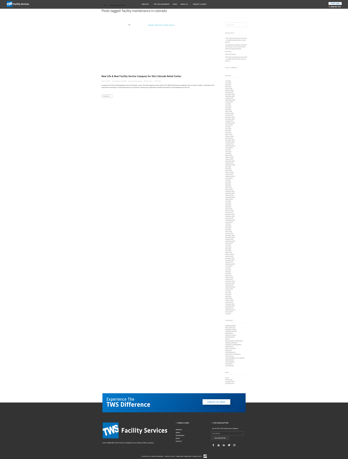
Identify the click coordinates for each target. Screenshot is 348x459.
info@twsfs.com (131, 443)
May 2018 (228, 248)
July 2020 (228, 201)
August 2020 (229, 199)
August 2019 (229, 222)
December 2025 (230, 94)
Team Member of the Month (235, 358)
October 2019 (229, 218)
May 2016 (228, 294)
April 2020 (228, 207)
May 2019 (228, 228)
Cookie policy (197, 456)
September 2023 (230, 145)
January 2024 (229, 138)
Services (228, 350)
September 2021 (230, 176)
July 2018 (228, 245)
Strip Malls (229, 356)
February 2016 (229, 300)
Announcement (230, 325)
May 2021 (228, 184)
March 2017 (228, 275)
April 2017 (228, 273)
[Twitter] (229, 445)
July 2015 (228, 313)
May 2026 (228, 84)
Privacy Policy (170, 456)
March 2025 (228, 111)
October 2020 (229, 195)
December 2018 (230, 235)
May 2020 (228, 205)
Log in (227, 377)
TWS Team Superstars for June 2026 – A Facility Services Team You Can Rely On (236, 59)
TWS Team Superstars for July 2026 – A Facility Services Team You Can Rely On (235, 40)
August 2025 (229, 102)
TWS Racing (229, 365)
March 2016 (228, 298)
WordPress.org (229, 383)
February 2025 (229, 113)
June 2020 (228, 203)
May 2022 (228, 166)
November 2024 (230, 119)
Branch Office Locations (146, 443)
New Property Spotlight (119, 81)
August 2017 (229, 266)
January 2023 (229, 159)
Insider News (230, 337)
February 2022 (229, 172)
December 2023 (230, 140)
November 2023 (230, 142)
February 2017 (229, 277)
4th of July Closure (230, 54)
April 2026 (228, 86)
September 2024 (230, 123)
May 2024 (228, 130)
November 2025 (230, 96)
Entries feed (228, 379)
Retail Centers (148, 81)
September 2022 (230, 165)
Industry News (230, 335)
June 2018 (228, 247)
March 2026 (228, 88)
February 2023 (229, 157)
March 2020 (228, 208)
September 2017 (230, 264)
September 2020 (230, 197)
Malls (227, 339)
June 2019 (228, 226)
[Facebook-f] (213, 445)
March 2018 (228, 252)
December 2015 (230, 304)
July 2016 (228, 290)
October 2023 (229, 144)
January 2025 (229, 115)
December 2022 (230, 161)
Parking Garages (231, 342)
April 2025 (228, 109)
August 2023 (229, 147)
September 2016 (230, 287)
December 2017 (230, 258)
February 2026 (229, 90)
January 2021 (229, 189)
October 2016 (229, 285)
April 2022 (228, 168)
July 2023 (228, 149)
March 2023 (228, 155)
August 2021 (229, 178)
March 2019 (228, 231)
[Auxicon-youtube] (218, 445)
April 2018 (228, 250)
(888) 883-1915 (113, 443)
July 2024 (228, 126)
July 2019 (228, 224)
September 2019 (230, 220)
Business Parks (230, 329)
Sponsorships (230, 352)
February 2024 (229, 136)
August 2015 (229, 311)
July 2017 (228, 268)
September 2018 (230, 241)
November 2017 (230, 260)
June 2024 (228, 128)
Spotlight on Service (232, 354)
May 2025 (228, 107)
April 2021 (228, 186)
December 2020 (230, 191)
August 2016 (229, 289)
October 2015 (229, 308)
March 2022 (228, 170)
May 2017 (228, 271)
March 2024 (228, 134)
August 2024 (229, 125)
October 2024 (229, 121)
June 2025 (228, 105)
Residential (229, 346)
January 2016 (229, 302)
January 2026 (229, 92)
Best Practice (230, 327)
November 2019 (230, 216)
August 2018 (229, 243)
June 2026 (228, 83)
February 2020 (229, 210)
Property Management (135, 81)
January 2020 (229, 212)
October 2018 (229, 239)
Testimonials (230, 362)
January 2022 (229, 174)
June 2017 (228, 269)
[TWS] (18, 4)
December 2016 (230, 281)
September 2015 (230, 310)
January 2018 (229, 256)
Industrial (229, 333)
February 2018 (229, 254)
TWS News (158, 81)
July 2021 (228, 180)
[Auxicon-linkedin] (223, 445)
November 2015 (230, 306)
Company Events (231, 331)
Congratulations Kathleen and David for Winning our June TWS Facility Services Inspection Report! (235, 46)
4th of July (228, 51)
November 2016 (230, 283)
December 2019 (230, 214)
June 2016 (228, 292)
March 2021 (228, 187)
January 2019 (229, 233)
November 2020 (230, 193)
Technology (229, 360)
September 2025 (230, 100)
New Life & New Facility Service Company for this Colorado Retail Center (141, 76)
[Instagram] (234, 445)
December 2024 (230, 117)
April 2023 (228, 153)
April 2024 (228, 132)
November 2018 (230, 237)
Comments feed (230, 381)
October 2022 (229, 163)
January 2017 (229, 279)
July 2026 (228, 81)
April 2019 (228, 229)
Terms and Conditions (183, 456)
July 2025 (228, 104)
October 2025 (229, 98)
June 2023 (228, 151)
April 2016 (228, 296)
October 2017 (229, 262)
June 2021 (228, 182)
